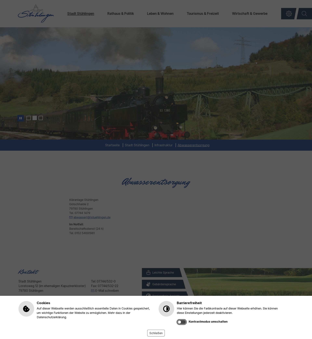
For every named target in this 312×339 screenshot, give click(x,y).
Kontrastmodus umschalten (208, 321)
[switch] (181, 322)
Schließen (156, 333)
